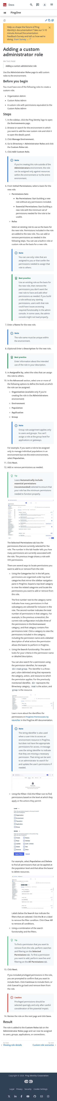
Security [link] (28, 1089)
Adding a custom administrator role (21, 66)
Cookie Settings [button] (40, 1089)
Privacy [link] (19, 1089)
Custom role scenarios (43, 1045)
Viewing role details (12, 1045)
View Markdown (49, 20)
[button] (44, 5)
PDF (52, 20)
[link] (4, 4)
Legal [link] (11, 1089)
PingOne (16, 12)
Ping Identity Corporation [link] (37, 1075)
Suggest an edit (46, 20)
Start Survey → (21, 39)
